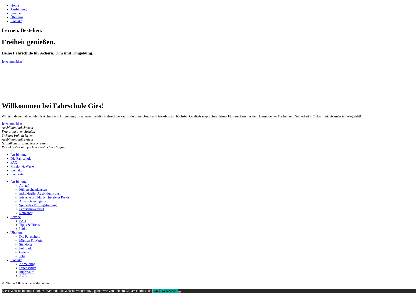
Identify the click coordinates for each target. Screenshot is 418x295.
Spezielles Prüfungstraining (38, 205)
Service (15, 13)
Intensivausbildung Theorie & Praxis (44, 197)
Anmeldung (27, 264)
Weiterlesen (169, 291)
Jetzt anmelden (12, 61)
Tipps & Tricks (29, 225)
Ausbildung (18, 9)
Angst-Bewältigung (32, 201)
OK (156, 291)
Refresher (25, 213)
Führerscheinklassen (33, 189)
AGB (23, 276)
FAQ (13, 162)
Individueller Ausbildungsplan (40, 193)
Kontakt (16, 21)
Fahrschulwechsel (31, 209)
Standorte (17, 174)
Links (23, 229)
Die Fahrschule (20, 158)
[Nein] (180, 292)
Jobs (22, 256)
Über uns (16, 17)
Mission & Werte (22, 166)
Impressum (26, 272)
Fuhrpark (25, 248)
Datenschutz (27, 268)
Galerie (24, 252)
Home (14, 5)
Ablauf (24, 185)
